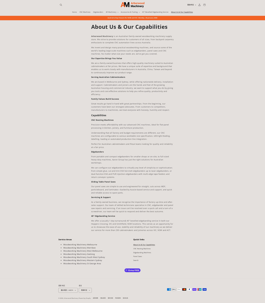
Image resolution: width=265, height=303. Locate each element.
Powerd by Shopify (85, 298)
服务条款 (110, 298)
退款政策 (95, 298)
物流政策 (118, 298)
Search (136, 260)
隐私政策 (103, 298)
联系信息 (125, 298)
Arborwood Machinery (71, 298)
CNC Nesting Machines (142, 249)
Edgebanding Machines (142, 252)
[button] (60, 4)
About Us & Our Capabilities (144, 245)
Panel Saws (137, 256)
